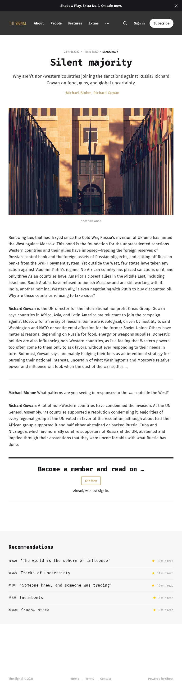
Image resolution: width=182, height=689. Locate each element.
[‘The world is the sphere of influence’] (91, 561)
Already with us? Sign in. (91, 491)
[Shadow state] (91, 610)
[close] (176, 6)
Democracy (110, 51)
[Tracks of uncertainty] (91, 573)
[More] (107, 23)
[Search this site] (125, 23)
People (56, 23)
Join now (91, 480)
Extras (94, 23)
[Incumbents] (91, 598)
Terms (90, 678)
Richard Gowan (106, 93)
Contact (105, 678)
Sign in (139, 23)
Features (75, 23)
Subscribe (161, 23)
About (39, 23)
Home (75, 678)
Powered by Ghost (160, 678)
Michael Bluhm (78, 93)
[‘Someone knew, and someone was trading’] (91, 585)
